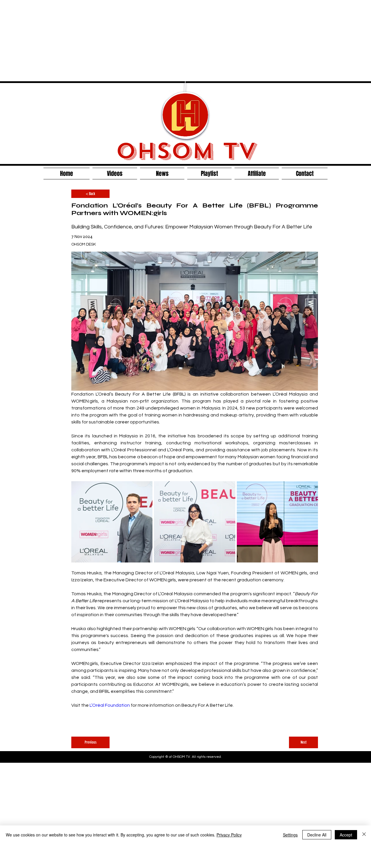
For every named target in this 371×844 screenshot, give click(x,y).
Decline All (316, 835)
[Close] (364, 834)
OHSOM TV (185, 150)
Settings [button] (290, 835)
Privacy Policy (229, 835)
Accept (346, 835)
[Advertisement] (174, 40)
